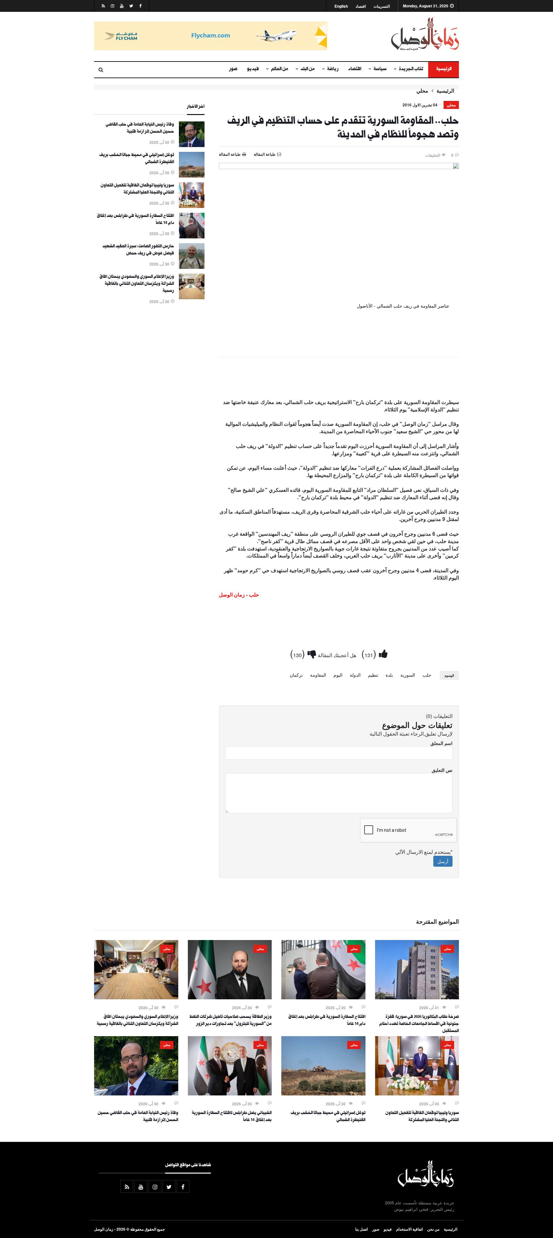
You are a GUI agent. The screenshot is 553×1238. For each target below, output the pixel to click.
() (370, 653)
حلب (426, 675)
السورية (407, 675)
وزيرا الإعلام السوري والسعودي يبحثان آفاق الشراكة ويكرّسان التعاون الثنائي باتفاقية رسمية (136, 284)
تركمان (296, 675)
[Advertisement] (339, 379)
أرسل (442, 861)
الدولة (355, 675)
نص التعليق (442, 770)
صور (233, 69)
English (341, 6)
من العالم (279, 69)
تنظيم (373, 675)
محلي (422, 90)
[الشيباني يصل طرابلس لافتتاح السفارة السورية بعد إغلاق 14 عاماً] (230, 1093)
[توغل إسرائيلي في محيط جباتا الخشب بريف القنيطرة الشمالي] (191, 175)
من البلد (308, 69)
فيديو (253, 69)
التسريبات (381, 6)
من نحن (433, 1229)
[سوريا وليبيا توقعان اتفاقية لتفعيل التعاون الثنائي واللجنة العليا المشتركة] (191, 206)
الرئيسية (443, 69)
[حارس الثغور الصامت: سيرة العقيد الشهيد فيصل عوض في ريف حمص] (191, 267)
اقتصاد (361, 6)
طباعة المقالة (230, 154)
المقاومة (318, 675)
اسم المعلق (441, 743)
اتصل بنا (361, 1229)
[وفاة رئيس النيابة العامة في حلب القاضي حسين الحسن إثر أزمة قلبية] (191, 145)
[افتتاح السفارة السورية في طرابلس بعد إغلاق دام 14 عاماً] (191, 236)
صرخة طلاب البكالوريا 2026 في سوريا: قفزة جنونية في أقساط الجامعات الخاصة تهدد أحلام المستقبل (419, 1024)
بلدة (389, 675)
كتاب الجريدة (411, 69)
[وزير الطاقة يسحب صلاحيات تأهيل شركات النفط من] (230, 997)
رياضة (333, 69)
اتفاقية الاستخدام (409, 1229)
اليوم (337, 675)
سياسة (380, 69)
